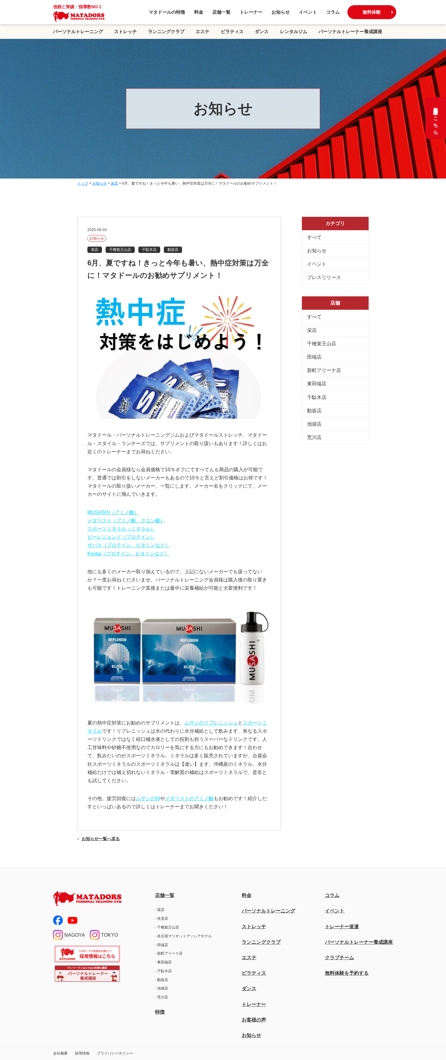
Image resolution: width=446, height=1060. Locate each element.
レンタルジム (293, 31)
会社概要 (60, 1053)
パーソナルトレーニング (78, 31)
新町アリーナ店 (324, 370)
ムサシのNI (148, 798)
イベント (308, 12)
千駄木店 (316, 397)
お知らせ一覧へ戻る (101, 838)
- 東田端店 (163, 962)
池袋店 (314, 424)
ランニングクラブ (166, 31)
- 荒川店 (161, 997)
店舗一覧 (221, 12)
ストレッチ (125, 31)
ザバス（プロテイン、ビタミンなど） (128, 545)
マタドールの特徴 (167, 12)
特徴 (160, 1011)
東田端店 (316, 383)
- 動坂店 (161, 980)
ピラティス (232, 31)
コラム (333, 12)
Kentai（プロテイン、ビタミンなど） (128, 553)
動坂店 (314, 410)
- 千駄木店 (163, 971)
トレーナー (251, 12)
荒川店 (314, 437)
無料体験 (372, 12)
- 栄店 (159, 910)
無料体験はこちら (435, 118)
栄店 (312, 330)
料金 (198, 12)
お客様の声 (254, 1019)
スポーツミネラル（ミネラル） (121, 528)
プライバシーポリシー (115, 1053)
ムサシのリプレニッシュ (211, 722)
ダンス (262, 31)
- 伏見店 (161, 918)
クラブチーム (339, 957)
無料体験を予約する (347, 973)
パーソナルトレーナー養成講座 (350, 31)
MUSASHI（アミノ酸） (113, 512)
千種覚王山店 (321, 343)
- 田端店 (161, 945)
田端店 (314, 357)
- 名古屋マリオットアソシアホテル (183, 936)
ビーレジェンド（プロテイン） (121, 537)
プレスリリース (324, 277)
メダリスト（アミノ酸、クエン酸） (126, 520)
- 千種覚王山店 (167, 927)
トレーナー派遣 (342, 926)
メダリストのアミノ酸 (189, 798)
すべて (314, 237)
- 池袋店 (161, 988)
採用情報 (82, 1053)
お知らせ (281, 12)
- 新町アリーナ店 (169, 953)
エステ (202, 31)
